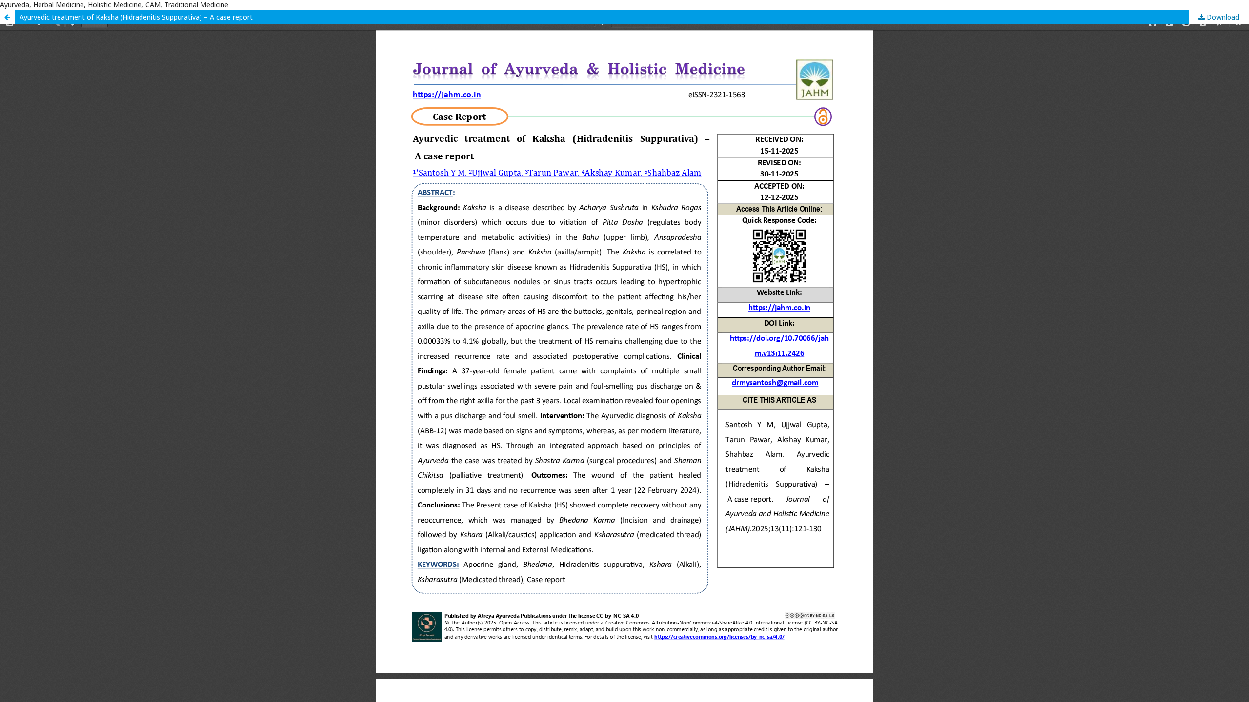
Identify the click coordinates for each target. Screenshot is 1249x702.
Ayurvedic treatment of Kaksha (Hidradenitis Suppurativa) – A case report (136, 16)
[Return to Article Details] (7, 17)
